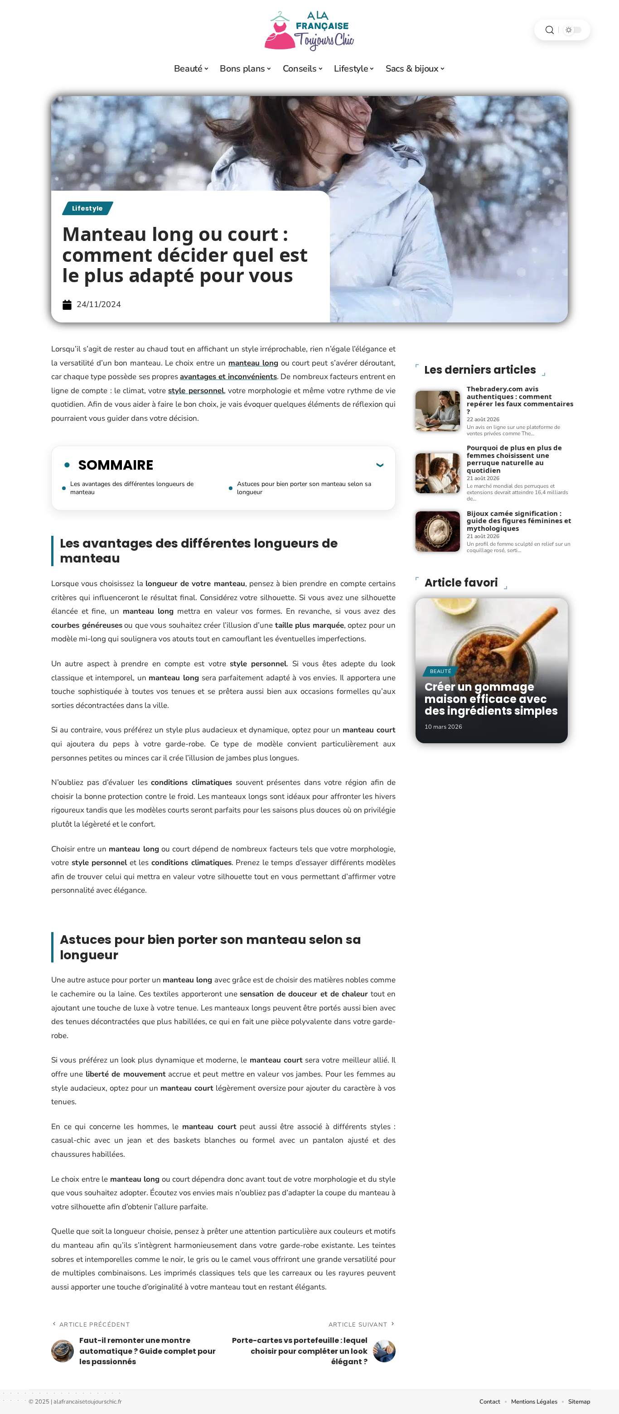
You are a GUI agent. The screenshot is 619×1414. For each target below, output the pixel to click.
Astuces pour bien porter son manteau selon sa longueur (304, 488)
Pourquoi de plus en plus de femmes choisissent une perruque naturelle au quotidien (514, 459)
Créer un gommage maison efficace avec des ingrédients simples (491, 698)
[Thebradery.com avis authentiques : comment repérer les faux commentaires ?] (438, 411)
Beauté (440, 671)
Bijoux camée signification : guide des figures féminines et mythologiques (519, 521)
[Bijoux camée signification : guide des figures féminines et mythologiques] (438, 531)
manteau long (253, 363)
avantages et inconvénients (228, 376)
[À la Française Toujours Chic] (309, 30)
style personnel (195, 390)
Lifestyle (87, 208)
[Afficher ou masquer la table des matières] (268, 464)
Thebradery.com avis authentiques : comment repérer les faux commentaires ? (520, 400)
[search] (550, 30)
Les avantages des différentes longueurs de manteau (131, 488)
